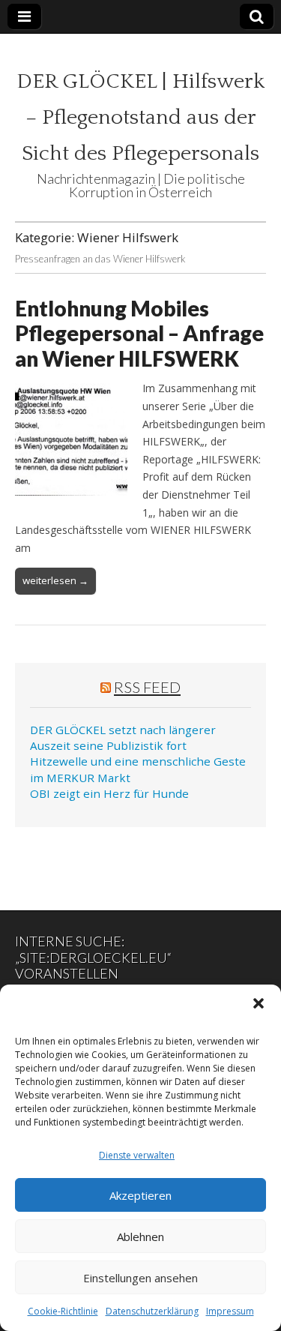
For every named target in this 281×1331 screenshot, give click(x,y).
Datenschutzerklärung (152, 1311)
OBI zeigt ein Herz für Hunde (109, 793)
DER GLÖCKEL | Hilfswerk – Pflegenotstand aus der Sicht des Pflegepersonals (140, 117)
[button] (258, 1003)
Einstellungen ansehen (140, 1277)
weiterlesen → (55, 580)
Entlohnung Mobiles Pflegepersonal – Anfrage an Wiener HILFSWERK (139, 333)
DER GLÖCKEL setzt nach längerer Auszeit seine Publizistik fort (123, 737)
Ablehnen (140, 1236)
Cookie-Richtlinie (63, 1311)
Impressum (230, 1311)
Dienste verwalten (137, 1155)
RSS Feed (147, 687)
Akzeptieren (140, 1195)
